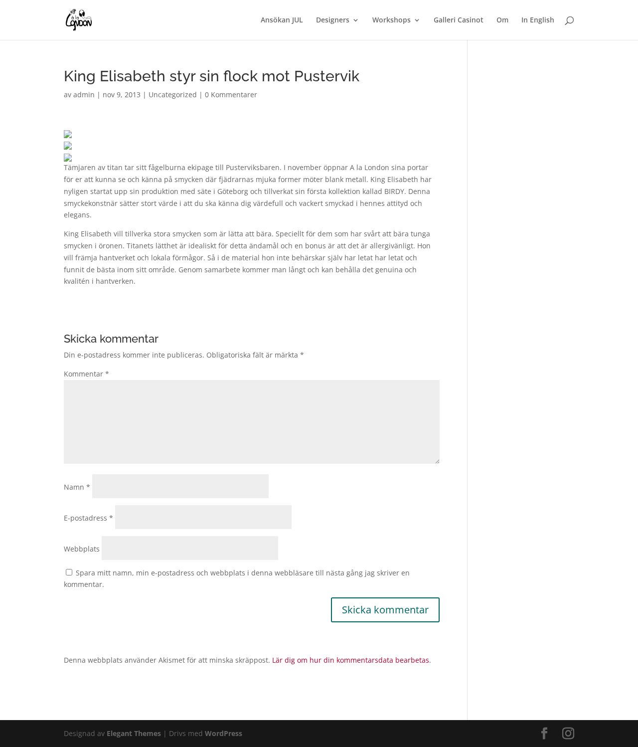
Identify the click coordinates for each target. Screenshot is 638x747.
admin (84, 94)
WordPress (223, 733)
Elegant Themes (134, 733)
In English (537, 20)
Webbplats (82, 549)
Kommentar (86, 373)
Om (502, 20)
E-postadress (88, 518)
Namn (77, 487)
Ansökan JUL (282, 20)
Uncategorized (173, 94)
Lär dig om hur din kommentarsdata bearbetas (350, 660)
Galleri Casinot (458, 20)
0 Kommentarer (231, 94)
